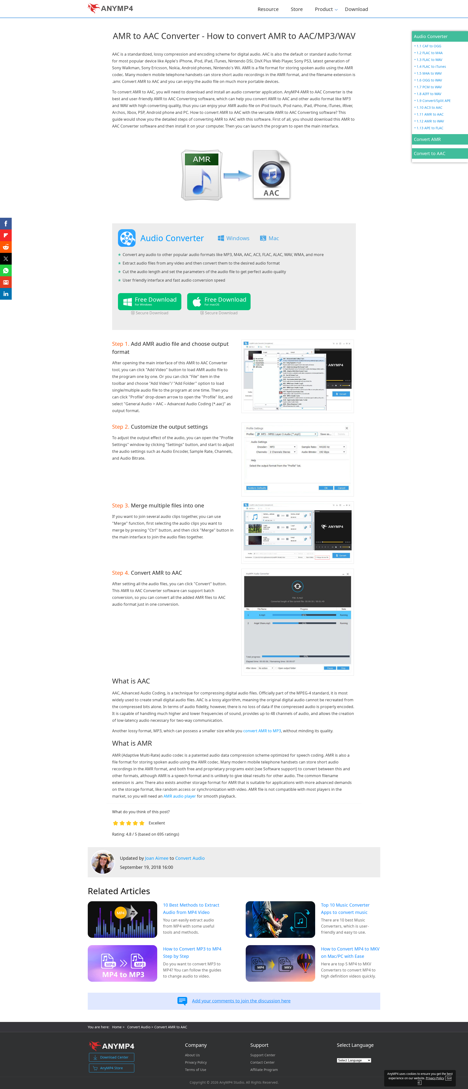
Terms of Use (195, 1069)
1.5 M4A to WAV (429, 73)
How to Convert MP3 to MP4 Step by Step (192, 952)
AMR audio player (180, 796)
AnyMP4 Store (111, 1068)
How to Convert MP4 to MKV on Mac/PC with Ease (350, 952)
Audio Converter (431, 36)
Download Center (114, 1057)
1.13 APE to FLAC (430, 128)
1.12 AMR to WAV (430, 121)
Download (356, 9)
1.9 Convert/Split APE (434, 100)
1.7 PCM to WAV (429, 87)
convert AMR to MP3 (262, 730)
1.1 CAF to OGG (429, 46)
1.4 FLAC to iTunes (431, 66)
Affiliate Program (264, 1069)
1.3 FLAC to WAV (429, 59)
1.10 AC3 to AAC (429, 107)
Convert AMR (427, 139)
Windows (238, 238)
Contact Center (262, 1062)
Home (117, 1027)
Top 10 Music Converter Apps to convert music (345, 908)
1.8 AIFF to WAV (429, 93)
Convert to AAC (429, 153)
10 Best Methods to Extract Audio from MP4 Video (191, 908)
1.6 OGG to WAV (429, 80)
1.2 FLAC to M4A (430, 52)
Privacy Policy (196, 1062)
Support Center (262, 1055)
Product (324, 8)
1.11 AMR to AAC (430, 114)
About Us (192, 1055)
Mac (274, 238)
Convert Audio (190, 858)
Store (297, 9)
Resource (268, 9)
